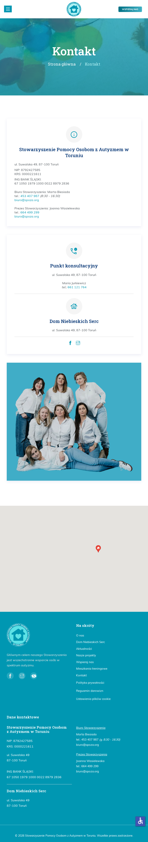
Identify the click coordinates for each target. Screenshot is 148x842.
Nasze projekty (86, 655)
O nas (80, 635)
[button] (98, 549)
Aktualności (84, 649)
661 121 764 (77, 287)
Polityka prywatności (90, 682)
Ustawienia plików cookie (93, 699)
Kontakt (81, 675)
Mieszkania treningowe (91, 668)
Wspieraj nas (130, 9)
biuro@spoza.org (26, 200)
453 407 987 (29, 196)
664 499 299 (29, 212)
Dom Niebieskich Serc (90, 642)
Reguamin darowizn (89, 691)
